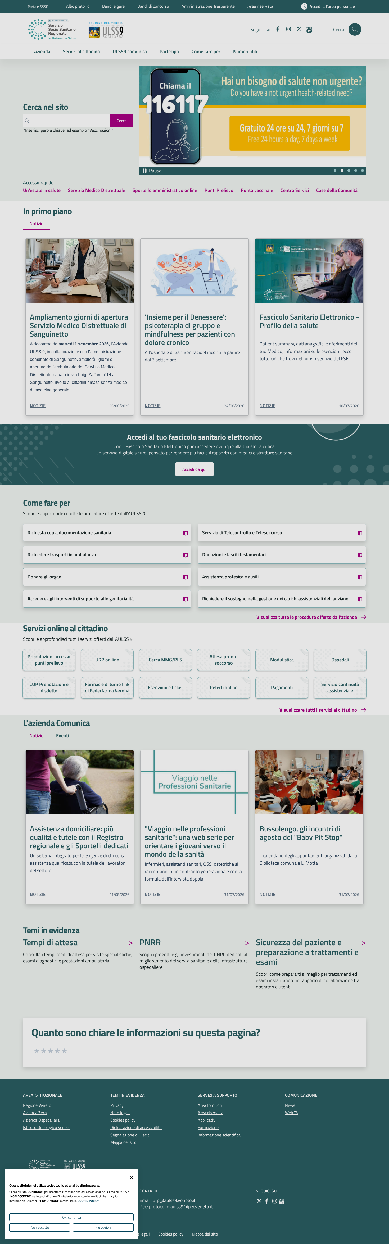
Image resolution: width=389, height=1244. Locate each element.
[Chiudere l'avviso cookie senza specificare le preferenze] (131, 1178)
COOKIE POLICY (88, 1200)
